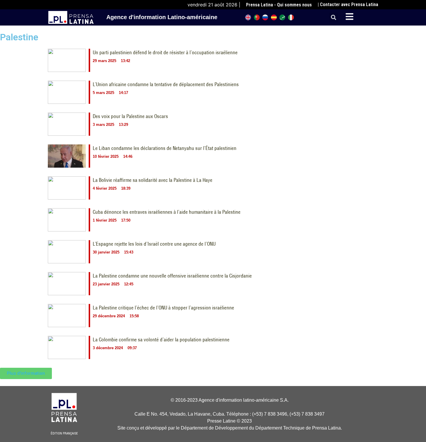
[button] (333, 17)
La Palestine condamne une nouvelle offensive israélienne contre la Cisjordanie (172, 276)
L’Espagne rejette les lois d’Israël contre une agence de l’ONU (154, 244)
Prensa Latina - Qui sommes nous (279, 5)
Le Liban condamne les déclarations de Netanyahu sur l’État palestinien (164, 148)
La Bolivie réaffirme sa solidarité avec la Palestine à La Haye (152, 180)
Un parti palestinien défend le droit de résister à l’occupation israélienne (165, 52)
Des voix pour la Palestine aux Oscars (130, 116)
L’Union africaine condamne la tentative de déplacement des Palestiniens (166, 84)
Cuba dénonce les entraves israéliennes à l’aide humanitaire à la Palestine (167, 212)
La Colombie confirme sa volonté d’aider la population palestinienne (161, 339)
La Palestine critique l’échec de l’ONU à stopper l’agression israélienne (163, 308)
